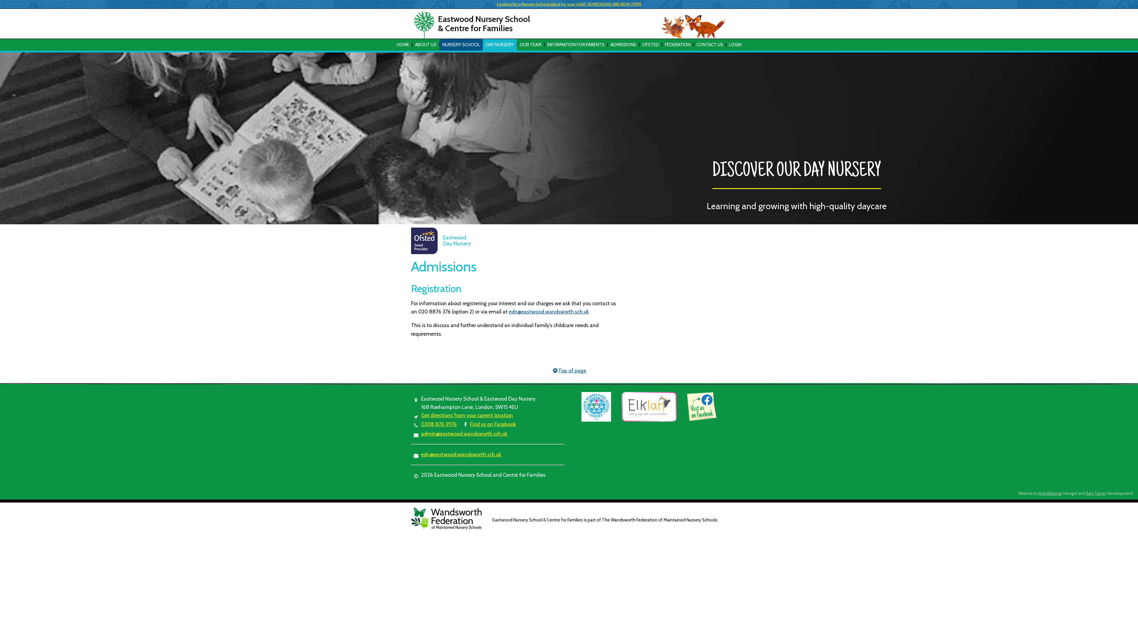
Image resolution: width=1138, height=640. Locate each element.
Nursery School (461, 44)
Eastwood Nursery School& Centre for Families (484, 23)
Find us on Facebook (493, 424)
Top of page (572, 370)
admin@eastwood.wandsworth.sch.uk (464, 434)
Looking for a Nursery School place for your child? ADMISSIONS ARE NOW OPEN (569, 4)
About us (426, 44)
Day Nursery (500, 44)
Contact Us (709, 44)
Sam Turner (1096, 493)
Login (735, 44)
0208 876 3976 (439, 424)
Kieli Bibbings (1050, 493)
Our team (530, 44)
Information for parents (576, 44)
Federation (678, 44)
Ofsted (650, 44)
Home (403, 44)
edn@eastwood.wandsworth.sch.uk (549, 311)
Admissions (623, 44)
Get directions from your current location (467, 415)
